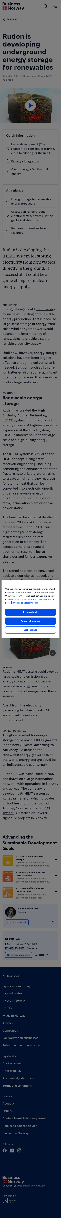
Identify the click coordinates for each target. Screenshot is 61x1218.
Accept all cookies (30, 621)
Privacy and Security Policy (25, 602)
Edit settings (30, 629)
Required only (30, 612)
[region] (30, 609)
